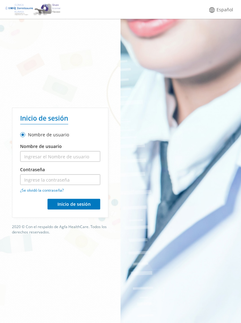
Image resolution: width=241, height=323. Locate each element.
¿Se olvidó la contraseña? (42, 190)
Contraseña (32, 169)
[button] (221, 10)
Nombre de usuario (48, 135)
